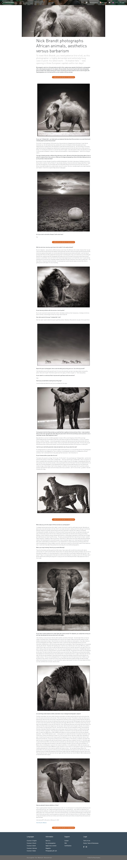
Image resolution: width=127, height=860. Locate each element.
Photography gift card (51, 850)
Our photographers (50, 843)
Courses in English (32, 840)
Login (122, 2)
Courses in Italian (31, 850)
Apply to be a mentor (51, 845)
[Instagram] (86, 847)
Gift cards (104, 2)
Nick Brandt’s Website (41, 822)
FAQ (65, 843)
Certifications (67, 845)
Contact (66, 840)
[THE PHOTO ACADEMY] (8, 2)
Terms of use (86, 840)
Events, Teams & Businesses (90, 843)
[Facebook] (83, 847)
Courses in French (31, 843)
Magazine (48, 848)
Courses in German (32, 848)
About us (48, 840)
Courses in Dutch (31, 845)
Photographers (94, 2)
